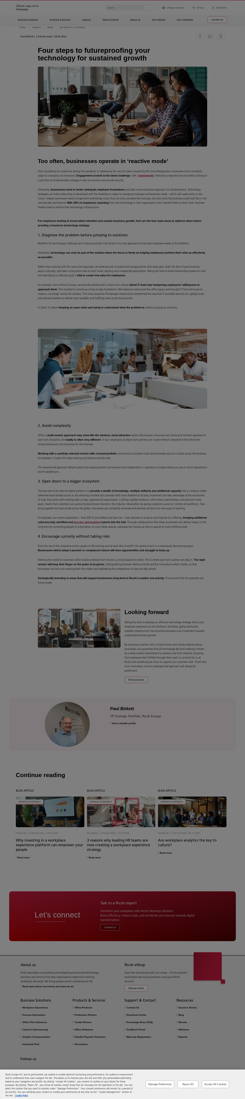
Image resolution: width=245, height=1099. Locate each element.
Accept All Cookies (215, 1084)
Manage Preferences (160, 1084)
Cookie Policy (21, 1095)
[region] (122, 1084)
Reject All (188, 1084)
